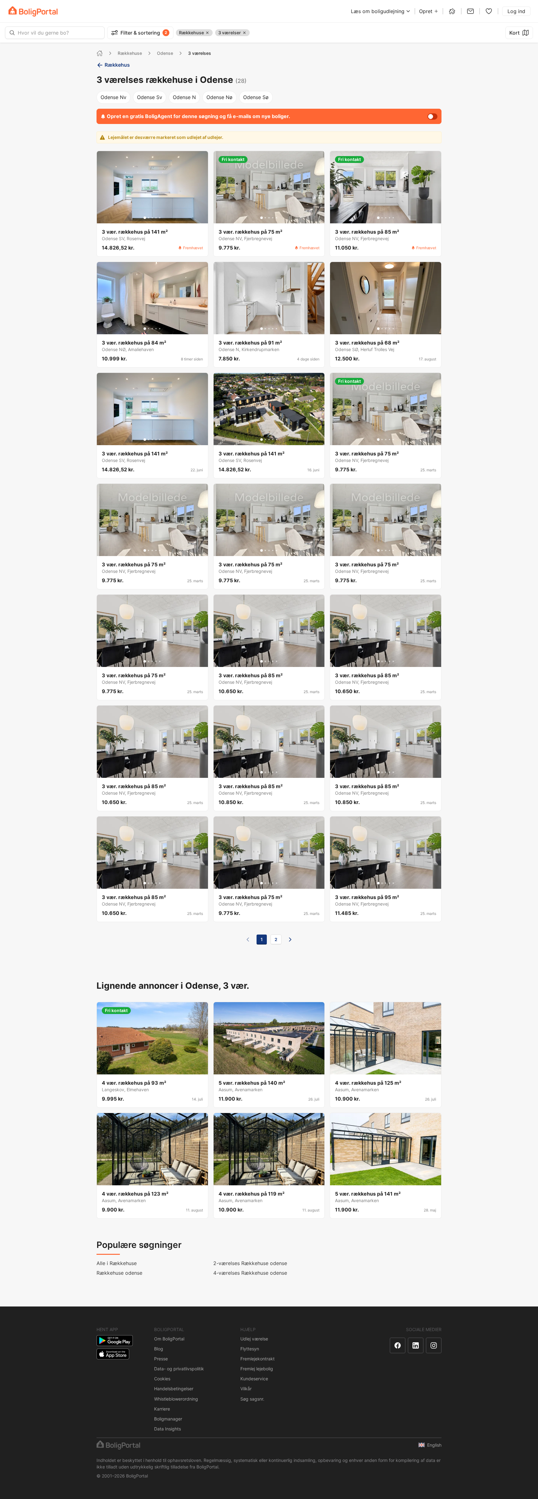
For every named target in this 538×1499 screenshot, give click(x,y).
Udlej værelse (254, 1338)
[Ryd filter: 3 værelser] (244, 33)
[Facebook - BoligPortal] (397, 1345)
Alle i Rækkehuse (117, 1263)
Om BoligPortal (169, 1338)
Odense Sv (149, 97)
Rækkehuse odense (119, 1273)
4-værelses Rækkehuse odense (250, 1273)
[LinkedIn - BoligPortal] (415, 1345)
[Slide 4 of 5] (156, 218)
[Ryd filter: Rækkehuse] (207, 33)
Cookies (162, 1378)
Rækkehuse (130, 53)
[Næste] (290, 940)
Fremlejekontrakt (257, 1358)
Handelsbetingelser (173, 1388)
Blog (158, 1348)
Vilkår (246, 1388)
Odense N (184, 97)
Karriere (162, 1408)
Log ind (516, 11)
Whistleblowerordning (176, 1398)
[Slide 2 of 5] (148, 218)
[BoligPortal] (33, 11)
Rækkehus (117, 65)
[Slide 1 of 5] (145, 218)
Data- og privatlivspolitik (179, 1368)
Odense (165, 53)
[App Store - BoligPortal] (113, 1354)
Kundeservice (254, 1378)
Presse (161, 1358)
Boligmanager (168, 1418)
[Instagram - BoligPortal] (433, 1345)
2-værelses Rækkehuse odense (250, 1263)
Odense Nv (113, 97)
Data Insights (167, 1428)
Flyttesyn (249, 1348)
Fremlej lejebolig (256, 1368)
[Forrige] (248, 940)
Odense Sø (256, 97)
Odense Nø (219, 97)
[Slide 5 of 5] (160, 218)
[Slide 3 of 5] (152, 218)
